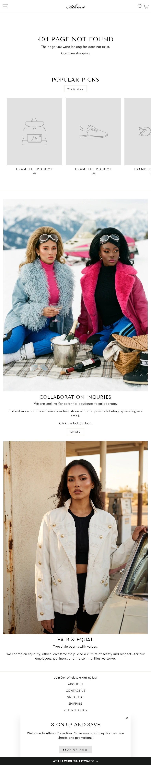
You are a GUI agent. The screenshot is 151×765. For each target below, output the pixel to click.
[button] (75, 761)
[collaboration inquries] (75, 295)
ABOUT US (75, 684)
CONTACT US (75, 690)
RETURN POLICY (75, 710)
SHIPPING (75, 703)
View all (75, 88)
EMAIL (75, 431)
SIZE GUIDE (75, 697)
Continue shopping (75, 53)
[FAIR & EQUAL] (75, 537)
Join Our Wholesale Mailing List (75, 677)
